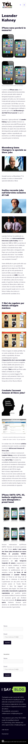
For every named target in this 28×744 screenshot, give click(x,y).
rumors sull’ (10, 90)
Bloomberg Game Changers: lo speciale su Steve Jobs (14, 150)
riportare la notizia (9, 453)
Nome (5, 626)
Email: (5, 634)
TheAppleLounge (7, 697)
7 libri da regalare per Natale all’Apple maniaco (13, 305)
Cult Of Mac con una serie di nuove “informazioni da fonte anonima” (13, 106)
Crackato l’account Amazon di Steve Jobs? (13, 391)
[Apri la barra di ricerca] (20, 5)
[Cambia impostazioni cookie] (2, 741)
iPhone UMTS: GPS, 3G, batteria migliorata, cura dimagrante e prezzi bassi (13, 498)
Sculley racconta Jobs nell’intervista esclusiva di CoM (14, 192)
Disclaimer (5, 734)
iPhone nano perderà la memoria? (14, 29)
